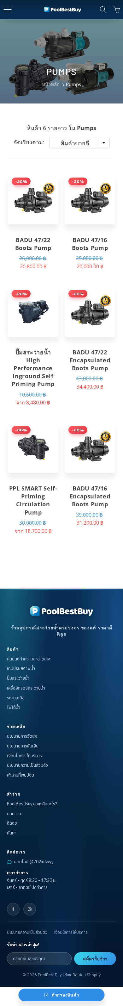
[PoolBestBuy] (61, 611)
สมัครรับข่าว (95, 958)
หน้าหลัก (51, 84)
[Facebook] (13, 909)
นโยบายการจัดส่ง (22, 736)
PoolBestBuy (50, 974)
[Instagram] (29, 909)
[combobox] (79, 142)
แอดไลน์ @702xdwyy (34, 862)
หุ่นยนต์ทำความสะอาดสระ (28, 659)
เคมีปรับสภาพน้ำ (21, 668)
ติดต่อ (12, 823)
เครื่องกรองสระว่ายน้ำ (26, 688)
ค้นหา (11, 833)
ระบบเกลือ (16, 698)
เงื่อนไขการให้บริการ (24, 756)
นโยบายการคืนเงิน (22, 746)
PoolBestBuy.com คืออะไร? (32, 804)
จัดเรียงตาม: (29, 142)
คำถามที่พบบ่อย (20, 775)
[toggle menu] (7, 9)
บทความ (14, 813)
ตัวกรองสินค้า (65, 995)
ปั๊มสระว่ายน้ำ (18, 678)
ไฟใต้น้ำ (13, 707)
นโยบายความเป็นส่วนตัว (27, 765)
